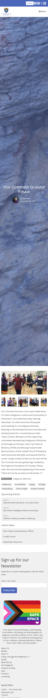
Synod (3, 659)
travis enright (21, 488)
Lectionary (5, 676)
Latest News (7, 525)
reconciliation (20, 484)
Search (29, 3)
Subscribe (9, 590)
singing (32, 484)
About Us (5, 648)
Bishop (4, 651)
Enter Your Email (8, 581)
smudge (41, 484)
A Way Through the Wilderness (14, 656)
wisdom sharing (37, 488)
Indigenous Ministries (22, 478)
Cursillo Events (9, 536)
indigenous (6, 484)
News (3, 654)
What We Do (6, 662)
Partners (5, 673)
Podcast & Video (8, 668)
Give (3, 671)
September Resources (12, 542)
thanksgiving (7, 488)
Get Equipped (7, 665)
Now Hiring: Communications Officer (18, 531)
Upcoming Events (10, 494)
